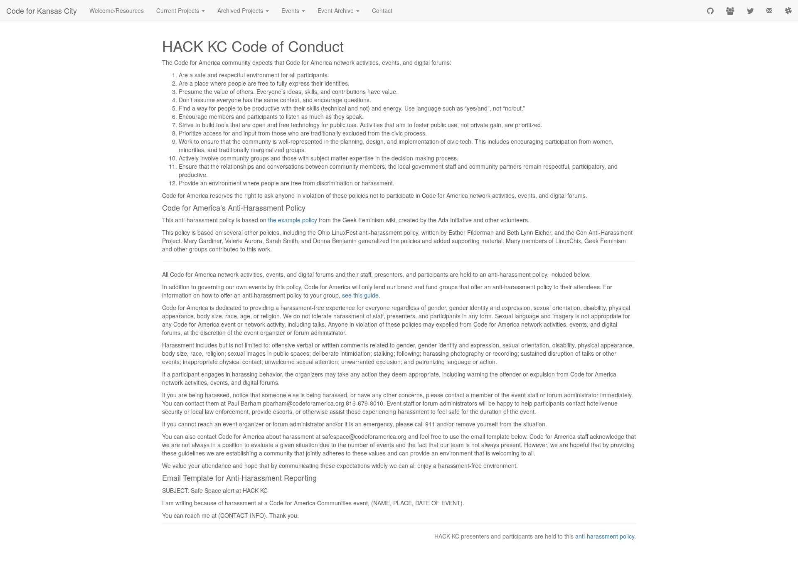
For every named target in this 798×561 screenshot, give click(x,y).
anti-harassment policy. (605, 536)
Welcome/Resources (116, 10)
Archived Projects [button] (241, 10)
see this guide (360, 295)
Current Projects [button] (178, 10)
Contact (382, 10)
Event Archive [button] (336, 10)
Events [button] (291, 10)
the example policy (292, 220)
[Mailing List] (769, 10)
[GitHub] (710, 10)
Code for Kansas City (41, 10)
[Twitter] (750, 10)
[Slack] (788, 10)
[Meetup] (730, 10)
